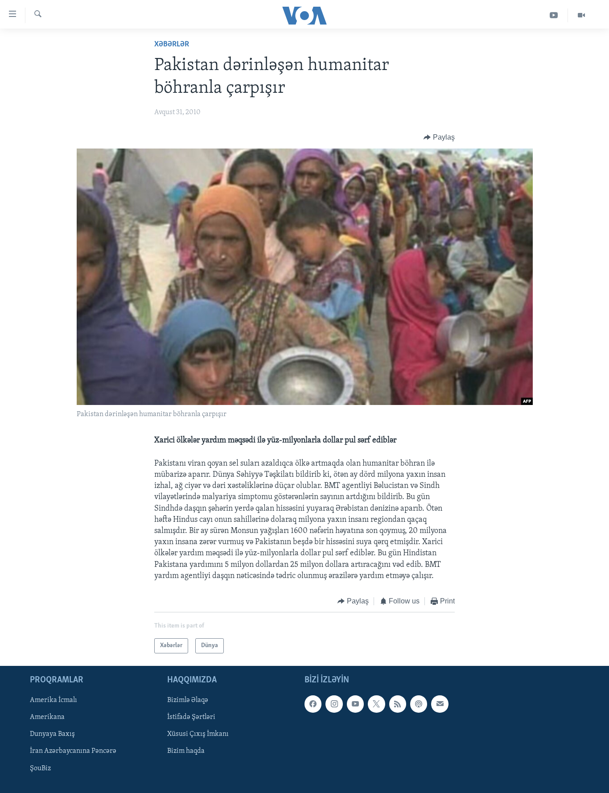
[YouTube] (554, 15)
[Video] (581, 15)
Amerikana (47, 717)
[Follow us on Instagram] (333, 704)
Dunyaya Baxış (52, 734)
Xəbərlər (171, 45)
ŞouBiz (40, 768)
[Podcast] (418, 704)
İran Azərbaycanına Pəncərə (73, 751)
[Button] (439, 137)
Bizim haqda (186, 751)
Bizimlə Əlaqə (187, 700)
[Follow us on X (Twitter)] (376, 704)
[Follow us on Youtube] (355, 704)
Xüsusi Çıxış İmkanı (198, 734)
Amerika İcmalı (53, 700)
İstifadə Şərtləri (191, 717)
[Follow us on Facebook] (312, 704)
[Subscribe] (439, 704)
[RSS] (397, 704)
